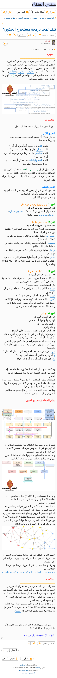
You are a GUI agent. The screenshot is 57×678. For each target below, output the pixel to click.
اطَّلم (52, 257)
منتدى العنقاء (44, 4)
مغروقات (43, 214)
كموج (52, 288)
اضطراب (50, 235)
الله (41, 145)
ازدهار (52, 250)
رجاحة (52, 214)
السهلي (47, 41)
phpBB (37, 667)
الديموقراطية (36, 160)
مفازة (21, 71)
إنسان (39, 149)
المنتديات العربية (24, 670)
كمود (52, 295)
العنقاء (18, 610)
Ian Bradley (23, 665)
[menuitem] (40, 12)
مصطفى (50, 242)
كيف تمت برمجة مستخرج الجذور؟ (29, 29)
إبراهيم (39, 153)
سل (53, 351)
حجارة (12, 211)
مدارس (30, 71)
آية (54, 358)
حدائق (13, 71)
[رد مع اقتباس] (5, 44)
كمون (52, 299)
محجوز (20, 211)
